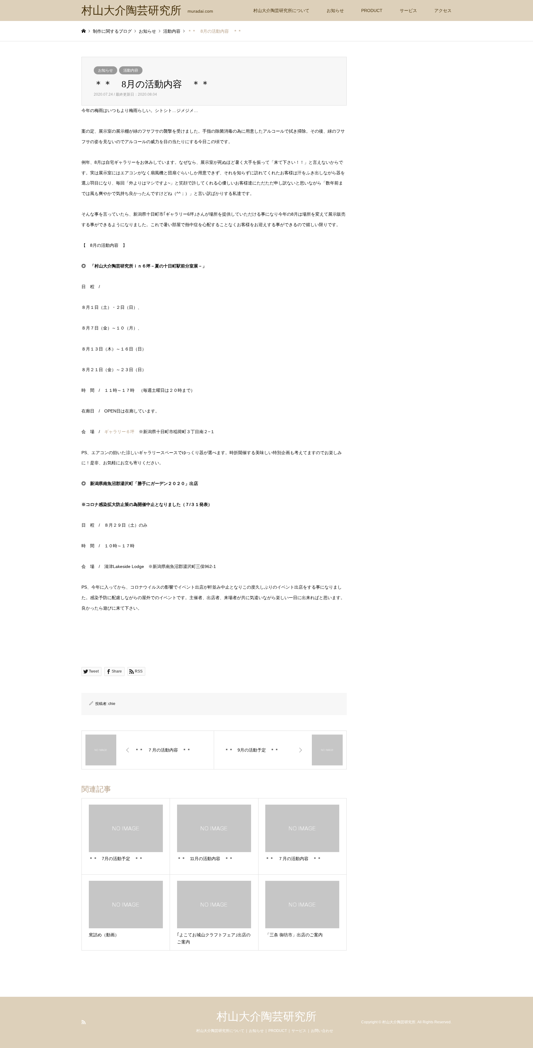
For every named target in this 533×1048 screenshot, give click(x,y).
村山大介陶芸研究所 (266, 1016)
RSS (83, 1022)
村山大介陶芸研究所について (281, 10)
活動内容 (130, 70)
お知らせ (335, 10)
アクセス (443, 10)
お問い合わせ (322, 1031)
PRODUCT (371, 10)
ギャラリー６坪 (119, 431)
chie (111, 704)
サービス (408, 10)
